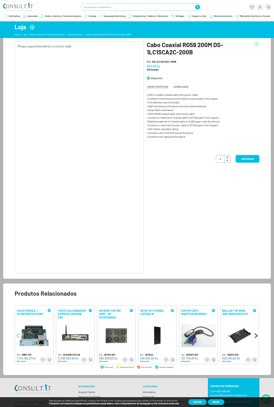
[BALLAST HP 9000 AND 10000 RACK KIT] (239, 336)
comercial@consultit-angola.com (228, 395)
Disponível (157, 78)
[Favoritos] (251, 7)
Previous (18, 334)
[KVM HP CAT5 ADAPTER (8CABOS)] (198, 335)
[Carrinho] (268, 7)
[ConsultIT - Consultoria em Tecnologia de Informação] (33, 392)
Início (17, 34)
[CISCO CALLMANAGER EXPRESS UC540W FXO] (75, 336)
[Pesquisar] (197, 7)
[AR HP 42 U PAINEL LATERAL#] (157, 336)
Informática (149, 392)
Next (256, 334)
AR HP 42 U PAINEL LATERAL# (152, 312)
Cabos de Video (75, 34)
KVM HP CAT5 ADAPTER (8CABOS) (193, 312)
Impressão (148, 396)
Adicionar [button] (247, 158)
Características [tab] (157, 86)
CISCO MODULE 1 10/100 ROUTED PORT (30, 312)
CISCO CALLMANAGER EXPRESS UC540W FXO (72, 314)
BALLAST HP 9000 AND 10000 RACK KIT (235, 312)
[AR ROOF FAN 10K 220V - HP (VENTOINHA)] (116, 336)
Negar (216, 402)
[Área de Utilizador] (260, 7)
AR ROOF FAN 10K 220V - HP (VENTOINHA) (110, 314)
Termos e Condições (89, 396)
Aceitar (197, 402)
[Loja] (32, 27)
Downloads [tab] (181, 86)
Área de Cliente (86, 392)
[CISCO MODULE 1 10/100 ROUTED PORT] (34, 335)
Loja (25, 34)
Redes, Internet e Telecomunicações (47, 34)
